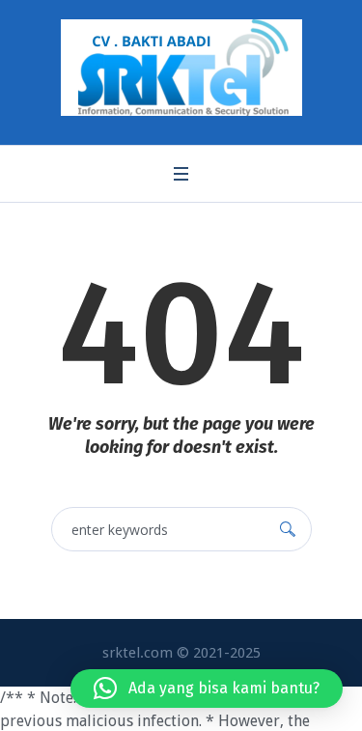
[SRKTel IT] (181, 67)
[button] (206, 688)
